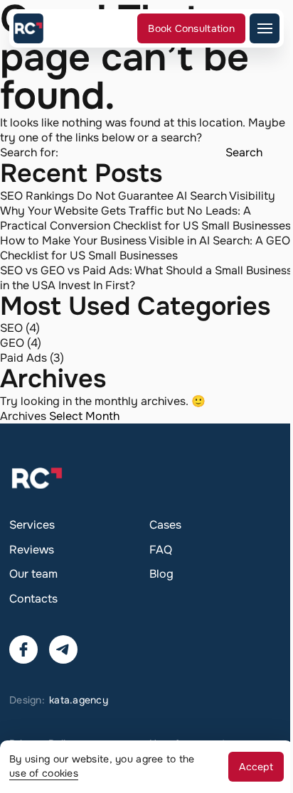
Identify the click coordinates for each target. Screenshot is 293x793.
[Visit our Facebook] (23, 649)
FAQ (160, 549)
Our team (33, 573)
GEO (12, 342)
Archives (23, 416)
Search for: (29, 152)
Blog (161, 573)
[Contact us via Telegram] (63, 649)
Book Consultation (191, 28)
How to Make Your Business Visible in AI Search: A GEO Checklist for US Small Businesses (145, 248)
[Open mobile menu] (264, 28)
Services (32, 524)
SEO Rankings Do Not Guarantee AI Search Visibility (137, 195)
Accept (256, 766)
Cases (165, 524)
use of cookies (43, 773)
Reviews (31, 549)
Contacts (33, 598)
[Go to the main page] (28, 28)
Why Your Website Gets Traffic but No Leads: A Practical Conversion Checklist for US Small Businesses (145, 218)
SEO (11, 327)
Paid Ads (23, 357)
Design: (58, 700)
